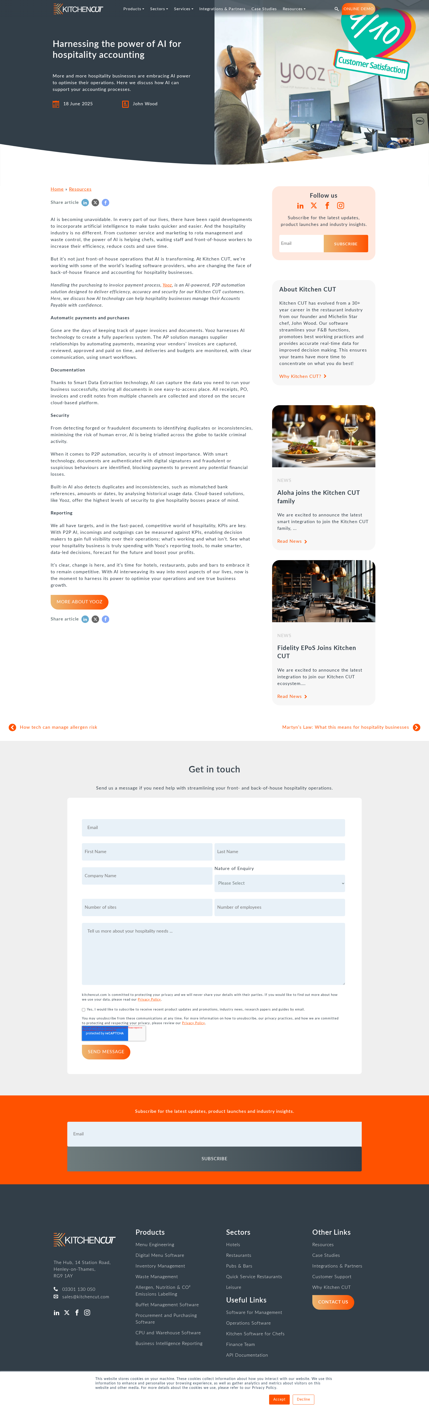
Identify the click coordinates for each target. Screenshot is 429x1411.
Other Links (331, 1232)
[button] (337, 9)
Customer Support (332, 1277)
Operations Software (248, 1323)
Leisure (233, 1287)
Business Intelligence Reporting (169, 1343)
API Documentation (247, 1355)
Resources (80, 189)
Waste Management (157, 1277)
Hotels (233, 1245)
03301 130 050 (78, 1289)
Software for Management (254, 1312)
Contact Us (333, 1302)
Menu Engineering (155, 1245)
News (284, 480)
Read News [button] (289, 541)
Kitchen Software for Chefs (255, 1334)
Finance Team (240, 1344)
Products (150, 1232)
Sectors (238, 1232)
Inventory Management (160, 1266)
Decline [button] (303, 1399)
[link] (78, 9)
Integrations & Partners (337, 1266)
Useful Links (246, 1300)
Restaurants (238, 1255)
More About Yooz (80, 602)
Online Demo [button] (359, 9)
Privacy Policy (149, 999)
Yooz (167, 285)
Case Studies (326, 1255)
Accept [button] (279, 1399)
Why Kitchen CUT (331, 1287)
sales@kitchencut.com (85, 1297)
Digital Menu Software (160, 1255)
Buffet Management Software (167, 1305)
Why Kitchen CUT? (300, 376)
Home (57, 189)
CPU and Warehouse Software (168, 1333)
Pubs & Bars (239, 1266)
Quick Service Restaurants (254, 1277)
